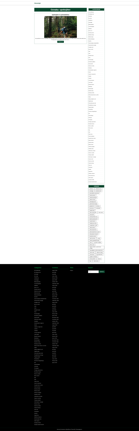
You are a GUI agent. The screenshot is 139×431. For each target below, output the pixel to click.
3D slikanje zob (91, 14)
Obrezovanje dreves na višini (93, 94)
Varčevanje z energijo (92, 156)
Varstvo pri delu (37, 405)
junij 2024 (54, 306)
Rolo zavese (36, 375)
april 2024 (54, 309)
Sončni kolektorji (91, 136)
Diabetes (90, 28)
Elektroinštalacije (37, 294)
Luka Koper (91, 82)
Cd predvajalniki (91, 26)
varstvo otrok (92, 252)
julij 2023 (54, 326)
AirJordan (90, 16)
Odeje (90, 96)
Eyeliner (36, 296)
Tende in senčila (91, 152)
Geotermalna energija (92, 45)
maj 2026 (54, 274)
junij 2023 (54, 328)
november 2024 (55, 298)
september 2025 (55, 283)
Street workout (91, 140)
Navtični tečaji (91, 90)
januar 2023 (54, 338)
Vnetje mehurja (91, 163)
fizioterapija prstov (93, 201)
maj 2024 (54, 308)
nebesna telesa (92, 227)
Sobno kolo (90, 134)
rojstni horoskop (92, 238)
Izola (89, 53)
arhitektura (91, 188)
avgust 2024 (54, 302)
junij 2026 (54, 272)
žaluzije (90, 169)
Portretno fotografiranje (93, 111)
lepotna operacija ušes (94, 218)
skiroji (91, 242)
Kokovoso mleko (91, 65)
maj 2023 (54, 330)
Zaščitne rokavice (92, 173)
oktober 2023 (55, 321)
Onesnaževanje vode (92, 103)
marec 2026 (54, 276)
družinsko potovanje (93, 197)
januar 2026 (54, 279)
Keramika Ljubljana (92, 61)
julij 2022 (54, 349)
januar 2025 (54, 296)
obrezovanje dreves (93, 229)
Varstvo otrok (37, 403)
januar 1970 (54, 362)
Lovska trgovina (91, 80)
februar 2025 (54, 294)
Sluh (89, 132)
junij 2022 (54, 351)
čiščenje (99, 258)
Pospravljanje (91, 115)
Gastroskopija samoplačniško (94, 43)
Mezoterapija (91, 88)
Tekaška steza (91, 148)
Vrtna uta (90, 165)
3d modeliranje (37, 270)
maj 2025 (54, 289)
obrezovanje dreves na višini (95, 231)
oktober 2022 (55, 343)
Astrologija (90, 22)
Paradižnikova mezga (92, 105)
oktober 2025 (55, 281)
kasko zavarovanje (93, 212)
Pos (89, 113)
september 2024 (55, 300)
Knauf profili (91, 63)
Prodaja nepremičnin (92, 121)
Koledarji (90, 67)
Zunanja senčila (91, 179)
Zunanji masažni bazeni (93, 181)
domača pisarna (92, 195)
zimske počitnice (93, 258)
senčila (99, 238)
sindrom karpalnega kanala (94, 240)
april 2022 (54, 355)
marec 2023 (54, 334)
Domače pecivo (91, 32)
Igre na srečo (91, 49)
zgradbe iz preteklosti (93, 256)
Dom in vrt (90, 30)
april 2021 (54, 356)
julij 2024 (54, 304)
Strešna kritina (91, 142)
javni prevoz (92, 208)
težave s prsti (92, 244)
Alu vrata (90, 18)
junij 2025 (54, 287)
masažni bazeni (92, 221)
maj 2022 (54, 353)
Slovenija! (37, 3)
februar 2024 (54, 313)
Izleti (89, 51)
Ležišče (90, 76)
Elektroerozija (91, 36)
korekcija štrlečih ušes (94, 216)
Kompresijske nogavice (39, 323)
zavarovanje (92, 254)
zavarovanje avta (99, 254)
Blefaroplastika (91, 24)
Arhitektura (90, 20)
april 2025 (54, 291)
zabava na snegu (100, 252)
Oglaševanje (36, 351)
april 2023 (54, 332)
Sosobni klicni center (92, 138)
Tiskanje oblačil (91, 154)
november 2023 (55, 319)
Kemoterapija (91, 59)
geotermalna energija (93, 203)
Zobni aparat (91, 177)
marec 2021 (54, 358)
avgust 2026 (54, 270)
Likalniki (90, 78)
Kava (89, 57)
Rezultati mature (91, 123)
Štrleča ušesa (91, 144)
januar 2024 (54, 315)
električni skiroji (92, 199)
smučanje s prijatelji (97, 242)
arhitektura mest (98, 188)
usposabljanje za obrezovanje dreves (96, 250)
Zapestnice (90, 171)
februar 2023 (54, 336)
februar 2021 (54, 360)
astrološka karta (98, 190)
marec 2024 (54, 311)
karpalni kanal (92, 210)
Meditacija (90, 86)
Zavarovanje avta (92, 175)
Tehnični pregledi (91, 146)
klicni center (101, 212)
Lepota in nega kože (92, 74)
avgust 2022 (54, 347)
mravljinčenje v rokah (93, 225)
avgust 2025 (54, 285)
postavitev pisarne (93, 236)
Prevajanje (90, 119)
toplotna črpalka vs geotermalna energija (95, 247)
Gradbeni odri (91, 47)
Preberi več (61, 42)
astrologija (91, 190)
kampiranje (98, 208)
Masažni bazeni (91, 84)
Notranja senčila (91, 92)
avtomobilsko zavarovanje (94, 193)
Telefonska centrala (92, 150)
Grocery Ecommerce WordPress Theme (65, 429)
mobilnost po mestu (93, 223)
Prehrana (90, 117)
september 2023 (55, 323)
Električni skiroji (91, 34)
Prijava (71, 270)
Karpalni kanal (91, 55)
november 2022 (55, 341)
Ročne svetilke (91, 125)
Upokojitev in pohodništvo (60, 14)
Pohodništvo (91, 109)
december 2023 (55, 317)
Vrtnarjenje (90, 167)
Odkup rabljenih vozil (38, 349)
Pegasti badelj (91, 107)
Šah (35, 377)
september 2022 (55, 345)
